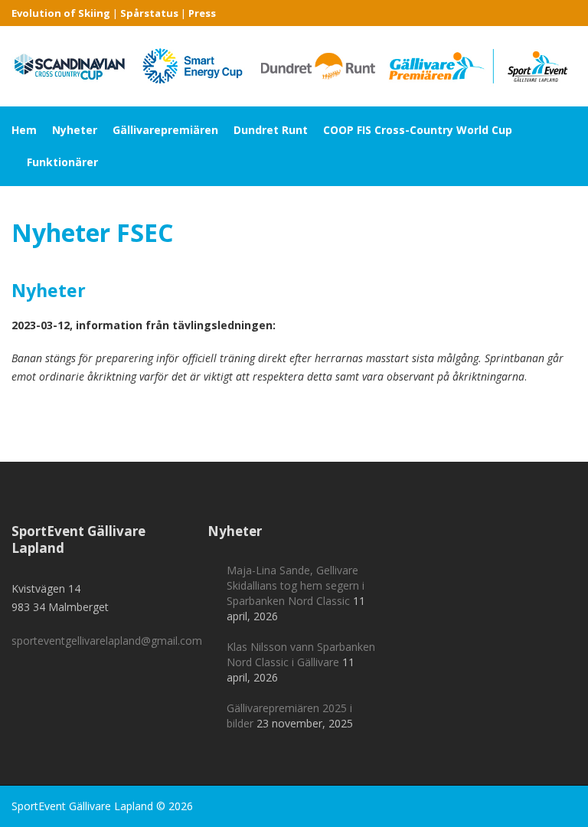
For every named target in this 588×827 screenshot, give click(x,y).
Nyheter (74, 130)
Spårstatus (149, 13)
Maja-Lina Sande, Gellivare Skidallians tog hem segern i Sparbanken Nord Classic (295, 585)
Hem (24, 130)
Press (202, 13)
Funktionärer (62, 162)
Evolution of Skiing (60, 13)
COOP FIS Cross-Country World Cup (417, 130)
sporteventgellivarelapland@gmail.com (106, 640)
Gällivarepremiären (165, 130)
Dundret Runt (271, 130)
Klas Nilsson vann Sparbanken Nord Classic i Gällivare (301, 654)
